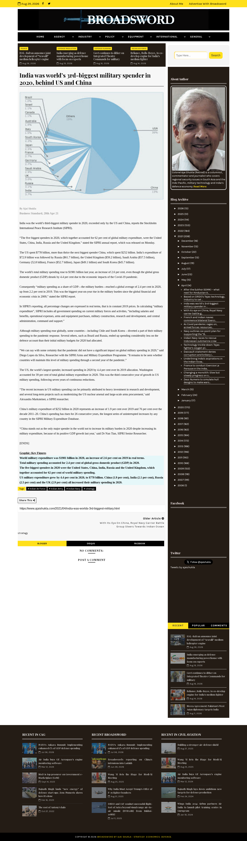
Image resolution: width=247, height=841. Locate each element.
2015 (181, 435)
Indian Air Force (139, 48)
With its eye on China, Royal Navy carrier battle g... (203, 312)
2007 (181, 479)
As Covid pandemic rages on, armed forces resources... (200, 326)
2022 (181, 230)
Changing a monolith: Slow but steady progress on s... (202, 374)
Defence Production (67, 48)
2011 (180, 457)
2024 (181, 219)
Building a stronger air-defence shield (198, 744)
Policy (113, 36)
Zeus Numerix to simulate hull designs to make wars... (201, 381)
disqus (91, 543)
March (185, 389)
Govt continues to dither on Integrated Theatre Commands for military (108, 56)
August (185, 263)
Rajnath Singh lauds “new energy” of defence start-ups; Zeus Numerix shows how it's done (61, 792)
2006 (181, 485)
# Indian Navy (73, 488)
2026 (181, 208)
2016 (181, 429)
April (184, 285)
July (183, 268)
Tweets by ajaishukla (183, 567)
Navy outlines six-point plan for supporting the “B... (202, 333)
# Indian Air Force (36, 488)
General (199, 36)
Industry (88, 36)
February (187, 395)
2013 (181, 446)
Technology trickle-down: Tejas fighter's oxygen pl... (202, 346)
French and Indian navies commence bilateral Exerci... (200, 319)
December (187, 240)
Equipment (138, 36)
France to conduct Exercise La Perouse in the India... (201, 367)
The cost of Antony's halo (52, 807)
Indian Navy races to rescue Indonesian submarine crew (200, 339)
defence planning (103, 48)
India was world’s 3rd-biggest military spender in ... (201, 305)
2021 (181, 236)
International (169, 36)
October (186, 251)
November (187, 246)
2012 (181, 451)
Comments (219, 625)
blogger (42, 543)
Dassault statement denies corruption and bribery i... (200, 353)
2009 (181, 468)
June (184, 274)
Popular (198, 625)
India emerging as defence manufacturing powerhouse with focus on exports (72, 56)
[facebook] (43, 3)
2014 (181, 440)
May (184, 279)
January (186, 400)
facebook (139, 543)
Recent (178, 625)
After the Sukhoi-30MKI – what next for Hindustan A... (202, 291)
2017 (181, 424)
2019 (181, 412)
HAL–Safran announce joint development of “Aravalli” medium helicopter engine (35, 56)
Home (43, 36)
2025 (181, 214)
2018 (181, 418)
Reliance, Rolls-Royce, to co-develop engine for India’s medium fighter (147, 56)
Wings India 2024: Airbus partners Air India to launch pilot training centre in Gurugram (200, 807)
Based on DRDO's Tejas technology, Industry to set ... (204, 298)
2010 (181, 463)
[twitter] (49, 3)
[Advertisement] (199, 528)
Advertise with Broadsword (207, 3)
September (188, 257)
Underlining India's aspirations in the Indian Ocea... (203, 360)
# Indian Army (56, 488)
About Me (176, 3)
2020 (181, 407)
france (24, 48)
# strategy (89, 488)
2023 (181, 225)
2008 (181, 474)
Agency (62, 36)
